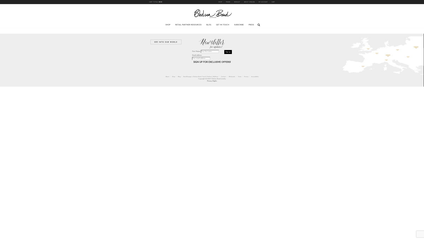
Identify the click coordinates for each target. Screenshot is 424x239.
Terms (239, 76)
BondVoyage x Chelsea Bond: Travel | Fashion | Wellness (200, 76)
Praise (228, 2)
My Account (263, 2)
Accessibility (255, 76)
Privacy (246, 76)
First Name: (196, 51)
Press (251, 25)
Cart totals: (155, 2)
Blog (208, 25)
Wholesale (232, 76)
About (167, 76)
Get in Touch (222, 25)
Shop (220, 2)
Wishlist (237, 2)
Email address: (197, 55)
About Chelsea (249, 2)
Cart (273, 2)
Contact (223, 76)
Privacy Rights (212, 81)
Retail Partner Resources (188, 25)
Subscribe (239, 25)
